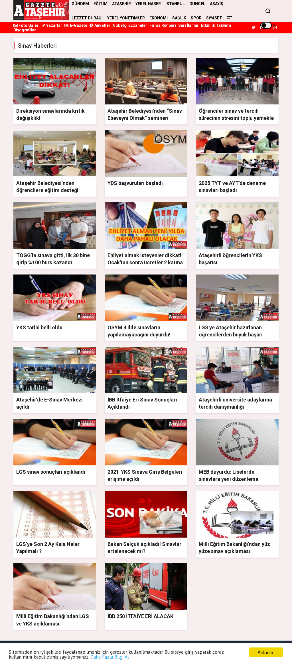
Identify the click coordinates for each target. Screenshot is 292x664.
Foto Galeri (29, 25)
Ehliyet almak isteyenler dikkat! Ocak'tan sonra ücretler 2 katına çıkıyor (145, 262)
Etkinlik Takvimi (216, 25)
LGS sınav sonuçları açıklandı (50, 472)
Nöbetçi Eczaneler (130, 25)
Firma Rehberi (162, 25)
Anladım (266, 652)
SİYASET (214, 18)
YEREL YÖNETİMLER (126, 18)
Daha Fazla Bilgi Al (109, 657)
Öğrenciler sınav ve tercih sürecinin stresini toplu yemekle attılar (236, 118)
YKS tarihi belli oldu (39, 327)
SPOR (196, 18)
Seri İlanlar (188, 25)
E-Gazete (78, 25)
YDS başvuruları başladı (135, 183)
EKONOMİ (158, 18)
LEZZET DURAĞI (87, 18)
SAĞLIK (179, 18)
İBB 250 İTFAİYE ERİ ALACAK (140, 616)
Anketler (102, 25)
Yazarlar (53, 25)
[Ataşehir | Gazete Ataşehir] (41, 10)
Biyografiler (24, 30)
